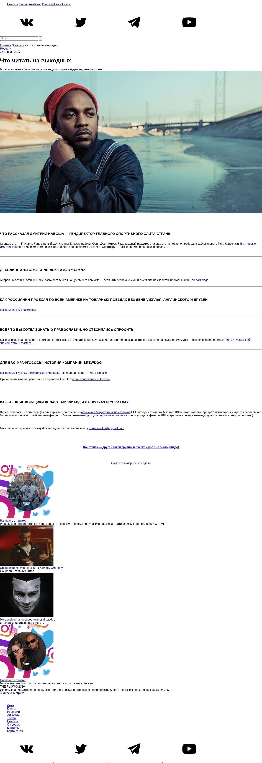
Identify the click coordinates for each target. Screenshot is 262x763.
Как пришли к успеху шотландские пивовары (29, 372)
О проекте (13, 724)
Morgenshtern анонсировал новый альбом (27, 619)
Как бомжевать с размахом (18, 309)
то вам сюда (200, 280)
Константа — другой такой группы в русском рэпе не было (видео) (131, 447)
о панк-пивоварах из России (91, 379)
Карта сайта (15, 731)
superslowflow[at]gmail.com (106, 428)
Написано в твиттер (13, 520)
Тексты (23, 4)
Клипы (46, 4)
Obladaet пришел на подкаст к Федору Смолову (31, 567)
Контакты (13, 727)
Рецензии (13, 711)
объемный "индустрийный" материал (105, 412)
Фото (10, 705)
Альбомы (35, 4)
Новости (12, 4)
